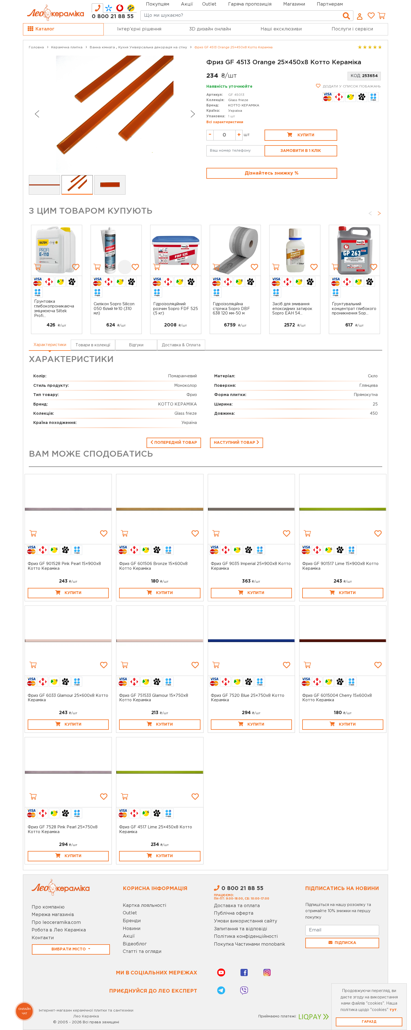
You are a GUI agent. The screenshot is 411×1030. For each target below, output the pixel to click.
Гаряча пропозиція (249, 4)
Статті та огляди (142, 952)
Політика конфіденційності (246, 936)
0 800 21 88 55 (113, 16)
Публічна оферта (233, 913)
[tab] (97, 8)
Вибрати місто (69, 949)
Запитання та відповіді (240, 929)
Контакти (43, 938)
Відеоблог (135, 944)
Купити (305, 135)
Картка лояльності (144, 905)
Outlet (130, 913)
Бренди (132, 921)
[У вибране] (75, 267)
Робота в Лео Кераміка (59, 930)
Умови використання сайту (245, 921)
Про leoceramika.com (56, 923)
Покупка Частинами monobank (249, 944)
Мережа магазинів (53, 915)
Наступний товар (235, 442)
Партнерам (330, 4)
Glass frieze (238, 100)
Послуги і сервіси (352, 29)
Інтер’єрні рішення (139, 29)
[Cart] (37, 267)
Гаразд (369, 1021)
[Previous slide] (37, 114)
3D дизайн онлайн (210, 29)
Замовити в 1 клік (300, 150)
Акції (187, 4)
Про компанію (48, 907)
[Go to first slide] (193, 114)
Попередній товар (175, 442)
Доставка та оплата (237, 906)
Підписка (345, 943)
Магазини (294, 4)
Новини (131, 929)
